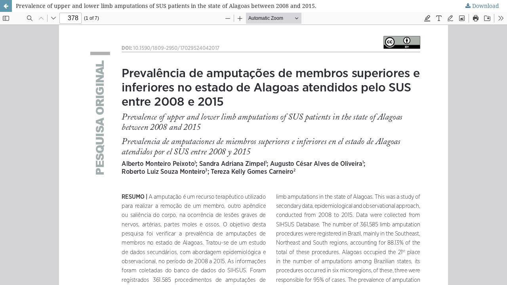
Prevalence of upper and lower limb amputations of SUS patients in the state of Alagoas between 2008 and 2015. (166, 6)
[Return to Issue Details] (6, 6)
